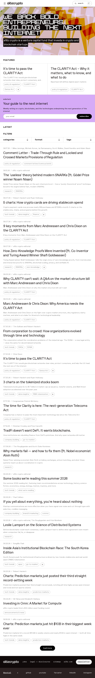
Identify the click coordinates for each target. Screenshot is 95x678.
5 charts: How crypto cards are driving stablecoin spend (43, 203)
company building (12, 440)
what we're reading (26, 490)
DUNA (29, 347)
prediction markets (41, 592)
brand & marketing (30, 513)
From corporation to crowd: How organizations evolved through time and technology (42, 333)
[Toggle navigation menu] (4, 3)
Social (7, 672)
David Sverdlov (70, 148)
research (8, 191)
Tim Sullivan (18, 326)
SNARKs (19, 191)
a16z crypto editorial (21, 170)
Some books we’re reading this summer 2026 (35, 479)
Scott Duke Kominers (41, 446)
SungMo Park (18, 543)
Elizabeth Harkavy (32, 599)
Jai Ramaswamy (44, 148)
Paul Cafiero (18, 497)
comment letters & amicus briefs (37, 164)
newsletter (84, 662)
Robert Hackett (20, 198)
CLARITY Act (29, 84)
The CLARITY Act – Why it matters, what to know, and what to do (71, 73)
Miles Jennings (18, 148)
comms (45, 513)
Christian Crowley (20, 426)
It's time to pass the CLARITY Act (17, 71)
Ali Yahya (17, 599)
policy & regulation (12, 84)
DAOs (20, 347)
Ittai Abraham (56, 520)
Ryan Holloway (37, 198)
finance (36, 214)
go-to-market (29, 440)
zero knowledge (33, 267)
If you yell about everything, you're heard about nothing (42, 502)
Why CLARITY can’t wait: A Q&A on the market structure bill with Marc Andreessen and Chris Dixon (46, 281)
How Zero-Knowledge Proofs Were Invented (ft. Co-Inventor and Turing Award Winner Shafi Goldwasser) (45, 253)
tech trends (9, 214)
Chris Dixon (17, 354)
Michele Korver (31, 148)
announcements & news (14, 612)
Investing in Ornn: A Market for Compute (32, 603)
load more (47, 648)
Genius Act (9, 89)
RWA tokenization (40, 394)
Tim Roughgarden (20, 446)
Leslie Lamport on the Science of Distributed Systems (42, 525)
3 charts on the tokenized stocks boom (31, 382)
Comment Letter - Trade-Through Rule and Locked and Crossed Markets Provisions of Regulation (43, 155)
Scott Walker (57, 148)
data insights (23, 214)
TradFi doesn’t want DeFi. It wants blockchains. (37, 430)
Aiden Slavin (85, 148)
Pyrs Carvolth (36, 426)
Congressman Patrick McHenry (25, 401)
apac (20, 564)
